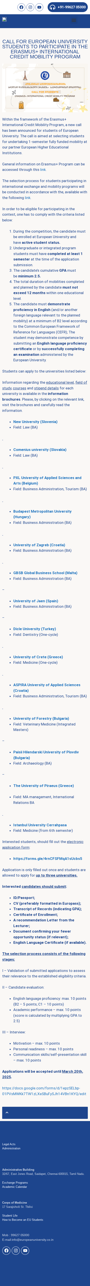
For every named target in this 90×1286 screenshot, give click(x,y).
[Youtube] (39, 7)
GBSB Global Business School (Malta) (45, 573)
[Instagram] (30, 7)
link (43, 169)
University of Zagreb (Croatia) (39, 545)
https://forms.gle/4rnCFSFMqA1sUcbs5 (47, 858)
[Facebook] (21, 7)
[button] (74, 20)
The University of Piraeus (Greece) (43, 785)
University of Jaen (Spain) (35, 601)
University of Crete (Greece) (38, 657)
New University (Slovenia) (35, 422)
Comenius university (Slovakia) (39, 449)
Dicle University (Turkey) (34, 629)
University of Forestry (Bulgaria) (41, 718)
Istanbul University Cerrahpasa (40, 825)
